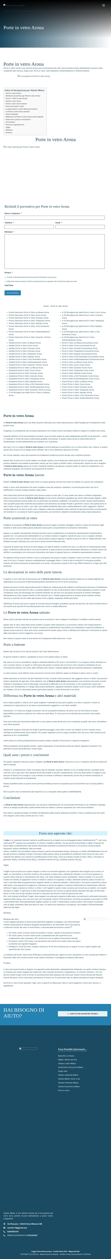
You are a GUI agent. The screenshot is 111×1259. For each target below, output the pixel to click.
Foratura (9, 132)
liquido (57, 840)
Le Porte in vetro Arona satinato (18, 111)
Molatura (9, 130)
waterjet (99, 977)
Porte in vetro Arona (13, 93)
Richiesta (9, 232)
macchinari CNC (62, 925)
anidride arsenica (68, 859)
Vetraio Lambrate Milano (68, 1075)
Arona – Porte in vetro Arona (16, 98)
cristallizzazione (88, 840)
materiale (18, 840)
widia (69, 880)
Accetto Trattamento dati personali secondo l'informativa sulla (31, 277)
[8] (14, 842)
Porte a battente (12, 114)
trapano (30, 969)
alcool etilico (77, 902)
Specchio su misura (66, 1056)
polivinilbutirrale (11, 902)
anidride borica (25, 859)
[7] (96, 839)
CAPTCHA (9, 285)
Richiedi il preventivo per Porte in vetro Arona (23, 96)
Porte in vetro (63, 1090)
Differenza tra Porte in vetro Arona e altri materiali (24, 117)
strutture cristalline (17, 854)
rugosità (24, 944)
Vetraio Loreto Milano (67, 1063)
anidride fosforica (46, 859)
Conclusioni (10, 122)
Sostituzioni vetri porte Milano (70, 1067)
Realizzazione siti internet (49, 1254)
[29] (71, 927)
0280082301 (13, 1231)
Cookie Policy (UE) (60, 1251)
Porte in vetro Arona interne (16, 104)
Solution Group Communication (71, 1254)
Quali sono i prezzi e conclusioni (18, 119)
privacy (53, 277)
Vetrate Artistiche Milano (68, 1083)
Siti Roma (87, 1254)
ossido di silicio (80, 857)
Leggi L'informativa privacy (41, 1251)
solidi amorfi (8, 843)
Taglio (8, 127)
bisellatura (13, 946)
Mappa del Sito (74, 1251)
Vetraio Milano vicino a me (69, 1079)
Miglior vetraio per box (67, 1059)
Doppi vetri (62, 1071)
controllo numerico (31, 874)
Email (59, 223)
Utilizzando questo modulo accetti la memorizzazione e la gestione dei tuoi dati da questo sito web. (42, 281)
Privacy (9, 272)
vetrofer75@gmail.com (17, 1228)
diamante (77, 880)
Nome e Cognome (13, 213)
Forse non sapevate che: (15, 125)
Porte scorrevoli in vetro (15, 106)
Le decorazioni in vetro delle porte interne (21, 109)
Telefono (9, 223)
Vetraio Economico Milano (69, 1086)
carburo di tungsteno (55, 880)
